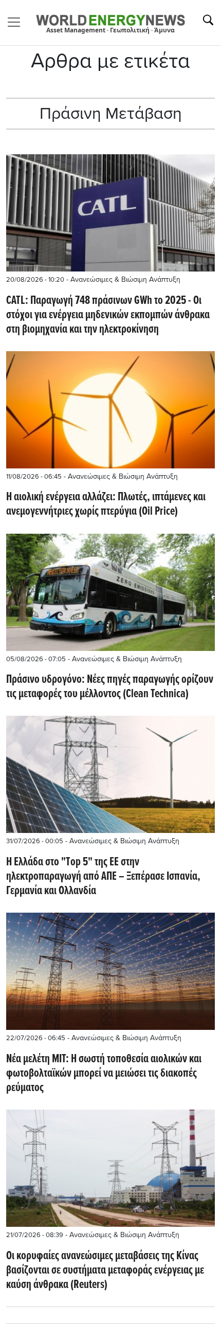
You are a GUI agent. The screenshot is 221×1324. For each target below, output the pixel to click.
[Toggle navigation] (17, 22)
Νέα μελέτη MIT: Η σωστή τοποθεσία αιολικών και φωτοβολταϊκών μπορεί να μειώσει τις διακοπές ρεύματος (103, 1073)
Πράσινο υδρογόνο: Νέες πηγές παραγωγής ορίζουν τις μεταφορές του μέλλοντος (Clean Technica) (109, 687)
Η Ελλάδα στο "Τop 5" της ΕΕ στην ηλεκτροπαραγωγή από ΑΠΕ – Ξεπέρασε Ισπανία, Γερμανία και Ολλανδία (103, 876)
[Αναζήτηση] (208, 20)
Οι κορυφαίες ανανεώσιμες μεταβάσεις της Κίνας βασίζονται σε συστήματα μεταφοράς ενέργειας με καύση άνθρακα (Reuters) (105, 1270)
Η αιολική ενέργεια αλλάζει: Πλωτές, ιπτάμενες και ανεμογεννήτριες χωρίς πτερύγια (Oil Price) (106, 504)
